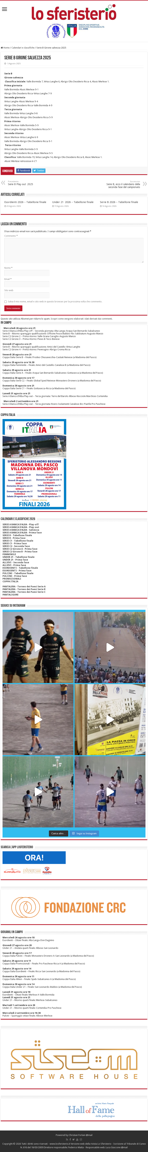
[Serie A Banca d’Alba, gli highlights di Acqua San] (38, 791)
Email (8, 279)
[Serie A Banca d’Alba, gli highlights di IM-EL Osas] (38, 719)
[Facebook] (70, 1139)
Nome (8, 268)
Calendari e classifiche (23, 47)
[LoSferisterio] (74, 11)
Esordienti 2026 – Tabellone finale (25, 202)
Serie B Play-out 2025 (20, 183)
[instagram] (80, 1139)
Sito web (8, 290)
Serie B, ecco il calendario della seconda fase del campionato (123, 184)
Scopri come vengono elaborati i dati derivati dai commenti (81, 318)
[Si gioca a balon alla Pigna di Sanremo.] (110, 719)
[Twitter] (73, 1139)
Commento (11, 235)
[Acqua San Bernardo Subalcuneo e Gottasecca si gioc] (38, 647)
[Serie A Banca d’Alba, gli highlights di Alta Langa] (110, 791)
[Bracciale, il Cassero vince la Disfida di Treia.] (110, 647)
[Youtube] (77, 1139)
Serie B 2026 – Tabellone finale (119, 202)
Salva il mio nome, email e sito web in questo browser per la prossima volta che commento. (55, 301)
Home (6, 47)
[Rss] (67, 1139)
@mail (89, 1135)
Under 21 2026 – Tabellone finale (72, 202)
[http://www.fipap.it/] (74, 30)
